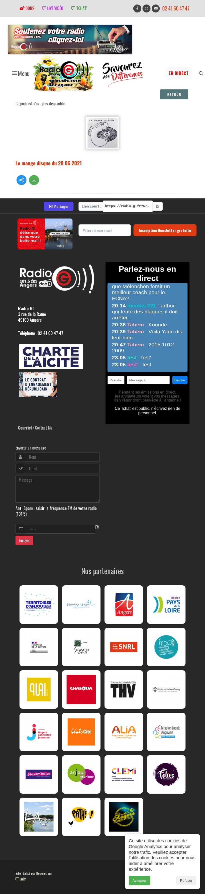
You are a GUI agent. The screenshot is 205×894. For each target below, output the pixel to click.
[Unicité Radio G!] (81, 732)
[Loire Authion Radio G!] (38, 817)
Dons (29, 8)
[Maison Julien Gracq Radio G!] (166, 689)
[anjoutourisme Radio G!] (81, 774)
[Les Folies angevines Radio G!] (166, 774)
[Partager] (21, 180)
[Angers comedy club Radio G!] (124, 817)
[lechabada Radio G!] (81, 689)
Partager (58, 206)
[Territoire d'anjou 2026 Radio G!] (38, 604)
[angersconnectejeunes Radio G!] (38, 732)
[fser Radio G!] (81, 647)
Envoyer (24, 540)
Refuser (186, 881)
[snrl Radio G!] (124, 647)
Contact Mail (44, 428)
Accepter (139, 881)
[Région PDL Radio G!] (166, 604)
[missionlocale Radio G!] (166, 732)
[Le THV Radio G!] (124, 689)
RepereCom (44, 873)
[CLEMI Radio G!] (124, 774)
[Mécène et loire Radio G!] (81, 604)
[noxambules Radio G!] (38, 774)
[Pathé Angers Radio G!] (81, 817)
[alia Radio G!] (124, 732)
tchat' (81, 8)
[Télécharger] (34, 180)
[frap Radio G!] (166, 647)
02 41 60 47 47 (176, 8)
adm (22, 879)
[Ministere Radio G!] (38, 647)
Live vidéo (54, 8)
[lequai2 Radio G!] (38, 689)
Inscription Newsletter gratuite (165, 230)
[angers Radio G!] (124, 604)
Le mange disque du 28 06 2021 (49, 163)
